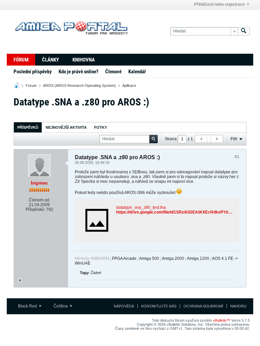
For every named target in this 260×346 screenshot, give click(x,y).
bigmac (39, 183)
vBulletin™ (221, 320)
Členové (113, 72)
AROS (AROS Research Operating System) (79, 85)
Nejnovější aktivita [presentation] (66, 127)
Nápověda (124, 306)
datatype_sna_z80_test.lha (141, 207)
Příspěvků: (35, 209)
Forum (31, 85)
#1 (237, 156)
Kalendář (137, 72)
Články (50, 60)
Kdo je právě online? (79, 72)
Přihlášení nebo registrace (219, 4)
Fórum (21, 60)
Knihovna (83, 60)
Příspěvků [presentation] (27, 127)
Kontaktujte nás (158, 306)
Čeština (61, 306)
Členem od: (39, 200)
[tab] (28, 127)
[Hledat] (244, 31)
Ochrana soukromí (203, 306)
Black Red (28, 306)
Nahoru (238, 306)
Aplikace (129, 85)
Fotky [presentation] (100, 127)
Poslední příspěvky (33, 72)
